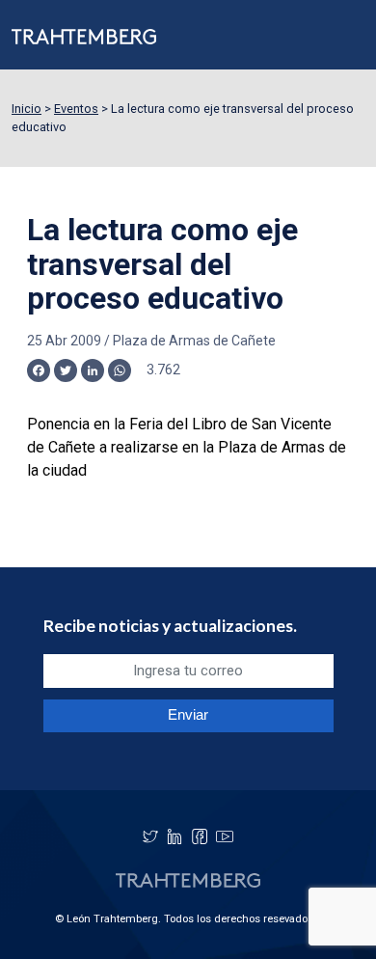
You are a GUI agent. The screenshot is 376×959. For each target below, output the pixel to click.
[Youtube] (224, 836)
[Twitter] (150, 836)
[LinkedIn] (174, 836)
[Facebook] (199, 836)
